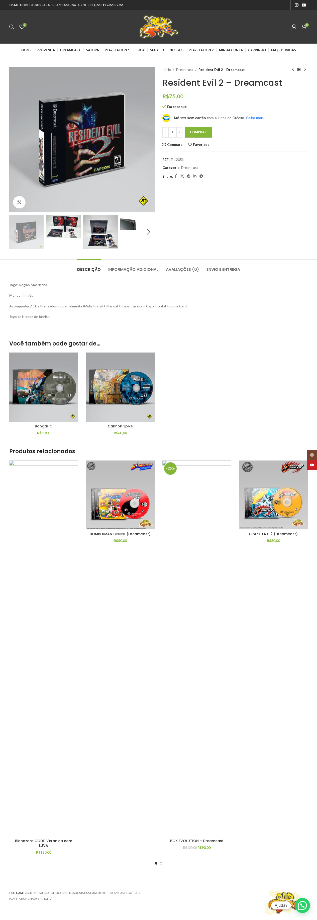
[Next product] (305, 70)
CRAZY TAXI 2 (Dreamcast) (273, 533)
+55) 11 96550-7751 (109, 5)
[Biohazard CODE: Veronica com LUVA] (43, 648)
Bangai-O (44, 426)
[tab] (89, 267)
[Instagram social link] (296, 5)
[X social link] (182, 176)
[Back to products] (299, 70)
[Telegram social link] (201, 176)
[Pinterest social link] (188, 176)
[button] (15, 232)
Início (166, 69)
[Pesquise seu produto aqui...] (12, 27)
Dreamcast (184, 69)
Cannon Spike (120, 426)
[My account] (294, 27)
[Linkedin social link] (195, 176)
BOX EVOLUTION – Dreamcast (197, 840)
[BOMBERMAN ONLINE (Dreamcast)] (120, 495)
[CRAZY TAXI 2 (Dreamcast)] (273, 495)
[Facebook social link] (176, 176)
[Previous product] (293, 70)
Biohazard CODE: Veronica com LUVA (43, 843)
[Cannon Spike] (120, 387)
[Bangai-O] (43, 387)
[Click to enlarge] (19, 202)
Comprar (198, 132)
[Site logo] (158, 26)
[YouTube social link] (304, 5)
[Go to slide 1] (156, 863)
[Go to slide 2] (161, 863)
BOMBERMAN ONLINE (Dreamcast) (120, 533)
